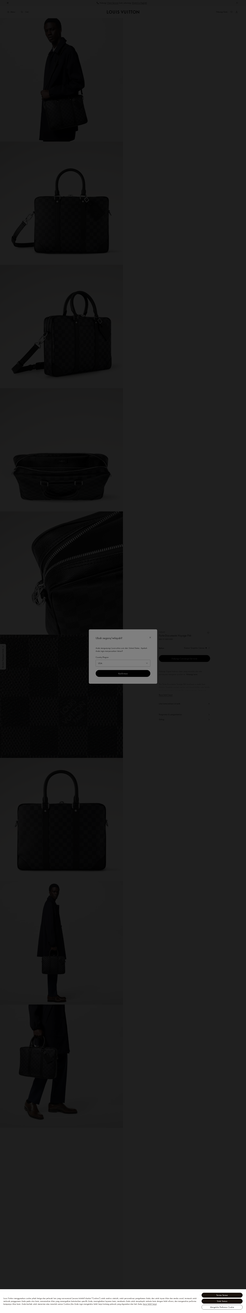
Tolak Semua (222, 1301)
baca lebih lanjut (150, 1304)
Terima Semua (222, 1295)
